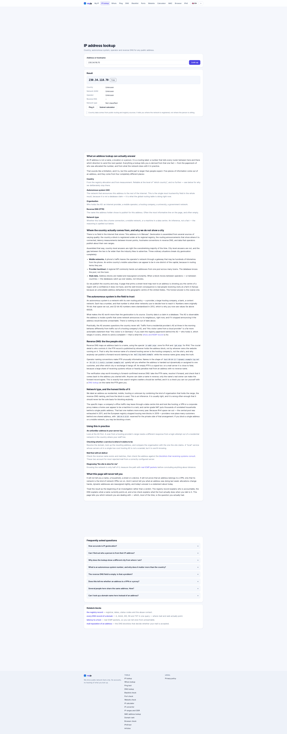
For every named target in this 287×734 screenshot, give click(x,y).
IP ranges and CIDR (132, 710)
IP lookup (105, 3)
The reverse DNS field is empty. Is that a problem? (110, 574)
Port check (128, 696)
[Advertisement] (143, 25)
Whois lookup (129, 682)
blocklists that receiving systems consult (177, 456)
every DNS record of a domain (100, 616)
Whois (113, 3)
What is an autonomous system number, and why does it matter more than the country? (127, 567)
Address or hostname (96, 58)
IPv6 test (127, 725)
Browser (178, 3)
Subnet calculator (107, 107)
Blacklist (135, 3)
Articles (127, 728)
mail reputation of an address (99, 624)
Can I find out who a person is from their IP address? (111, 553)
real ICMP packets (149, 467)
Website (151, 3)
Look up (194, 62)
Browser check (130, 721)
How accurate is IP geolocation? (102, 546)
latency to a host (94, 620)
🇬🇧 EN (194, 3)
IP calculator (129, 703)
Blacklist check (130, 693)
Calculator (161, 3)
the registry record (95, 612)
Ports (143, 3)
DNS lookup (93, 382)
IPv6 (186, 3)
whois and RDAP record (153, 335)
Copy (113, 80)
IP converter (129, 707)
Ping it (91, 107)
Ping (121, 3)
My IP (97, 3)
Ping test (128, 685)
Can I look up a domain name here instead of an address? (113, 595)
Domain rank (129, 718)
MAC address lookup (132, 714)
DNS (127, 3)
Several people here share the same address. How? (111, 588)
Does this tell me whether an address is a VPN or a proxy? (113, 581)
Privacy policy (170, 678)
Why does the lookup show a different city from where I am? (115, 560)
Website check (130, 700)
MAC (170, 3)
